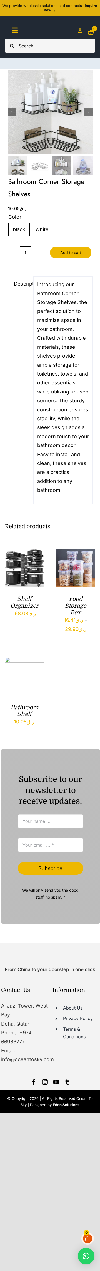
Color (14, 217)
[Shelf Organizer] (24, 553)
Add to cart (70, 252)
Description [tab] (22, 284)
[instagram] (45, 1082)
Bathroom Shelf (24, 710)
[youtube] (56, 1082)
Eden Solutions (66, 1105)
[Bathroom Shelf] (24, 661)
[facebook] (34, 1082)
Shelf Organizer (24, 602)
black (19, 229)
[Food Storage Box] (75, 553)
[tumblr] (67, 1082)
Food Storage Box (75, 606)
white (42, 229)
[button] (86, 1256)
